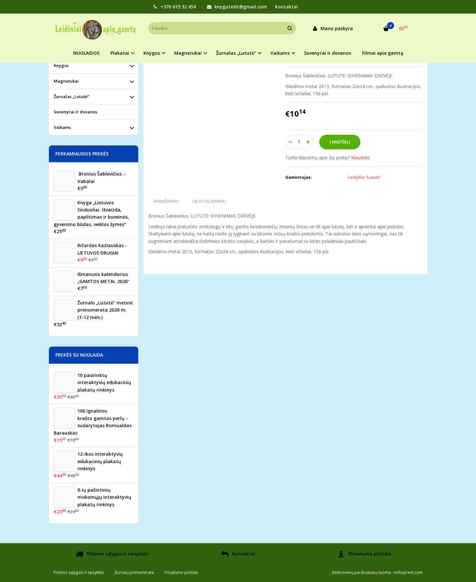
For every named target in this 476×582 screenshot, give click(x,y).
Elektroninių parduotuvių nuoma (361, 572)
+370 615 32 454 (177, 7)
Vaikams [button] (280, 53)
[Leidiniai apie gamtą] (96, 28)
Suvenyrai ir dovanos (327, 53)
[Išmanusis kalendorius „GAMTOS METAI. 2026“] (64, 281)
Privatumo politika (369, 554)
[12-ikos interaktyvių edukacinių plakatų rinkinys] (64, 461)
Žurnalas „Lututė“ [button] (236, 53)
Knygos (61, 65)
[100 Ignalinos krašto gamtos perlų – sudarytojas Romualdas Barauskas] (64, 417)
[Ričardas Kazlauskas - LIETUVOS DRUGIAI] (64, 252)
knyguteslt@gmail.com (240, 7)
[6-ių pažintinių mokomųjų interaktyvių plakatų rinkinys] (64, 497)
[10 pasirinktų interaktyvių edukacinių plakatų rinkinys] (64, 382)
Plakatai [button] (119, 53)
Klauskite (360, 157)
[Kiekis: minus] (290, 142)
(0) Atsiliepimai (209, 201)
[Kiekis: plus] (308, 142)
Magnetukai (66, 81)
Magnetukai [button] (188, 53)
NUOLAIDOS (86, 53)
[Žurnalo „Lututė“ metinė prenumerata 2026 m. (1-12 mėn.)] (64, 309)
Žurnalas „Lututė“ (71, 96)
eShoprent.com (408, 572)
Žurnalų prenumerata (134, 572)
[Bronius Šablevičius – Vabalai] (64, 180)
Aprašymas (166, 201)
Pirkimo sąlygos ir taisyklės (116, 554)
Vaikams (62, 127)
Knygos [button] (151, 53)
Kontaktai (286, 7)
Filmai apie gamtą (382, 53)
